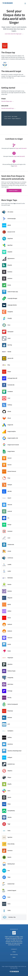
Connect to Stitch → (14, 190)
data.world (24, 148)
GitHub (14, 952)
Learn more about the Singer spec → (14, 34)
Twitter (14, 957)
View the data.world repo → (8, 108)
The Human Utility (13, 966)
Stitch (17, 936)
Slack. (15, 166)
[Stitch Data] (14, 933)
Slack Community (14, 954)
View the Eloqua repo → (7, 101)
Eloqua (17, 148)
